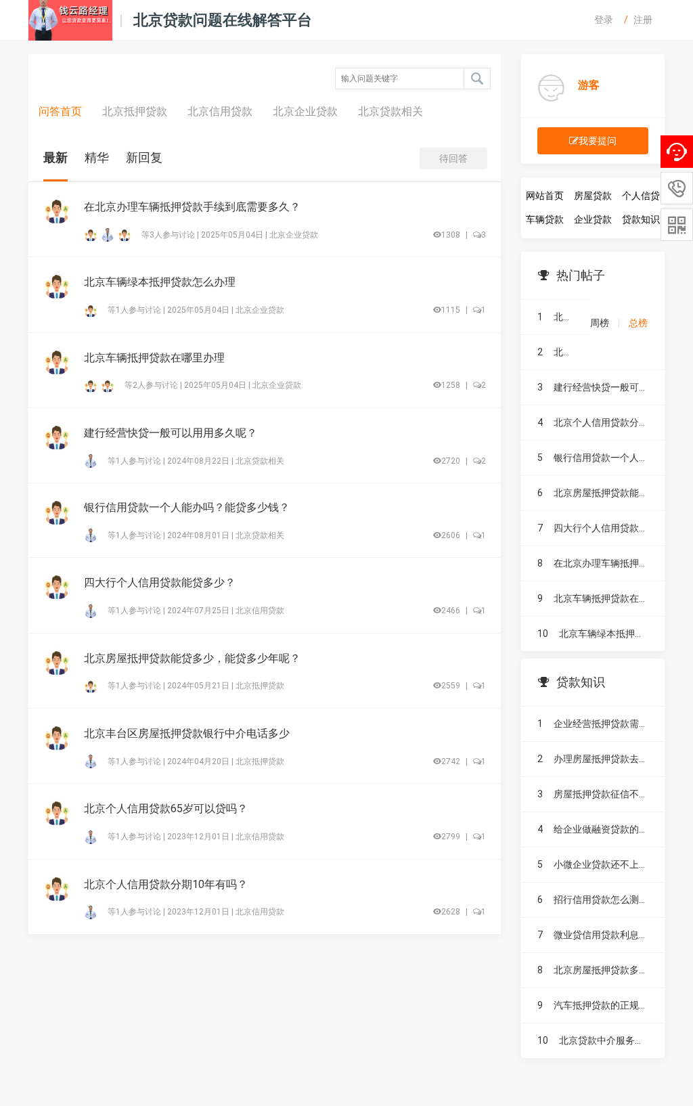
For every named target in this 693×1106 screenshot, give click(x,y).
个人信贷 (641, 195)
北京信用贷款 (219, 111)
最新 (55, 157)
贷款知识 (641, 219)
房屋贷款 (593, 195)
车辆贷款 (545, 219)
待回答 (453, 158)
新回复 (144, 157)
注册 (642, 19)
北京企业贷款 (305, 111)
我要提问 (598, 140)
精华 (97, 157)
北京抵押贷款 (134, 111)
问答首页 (60, 111)
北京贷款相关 (390, 111)
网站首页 (545, 195)
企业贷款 (593, 219)
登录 (603, 19)
